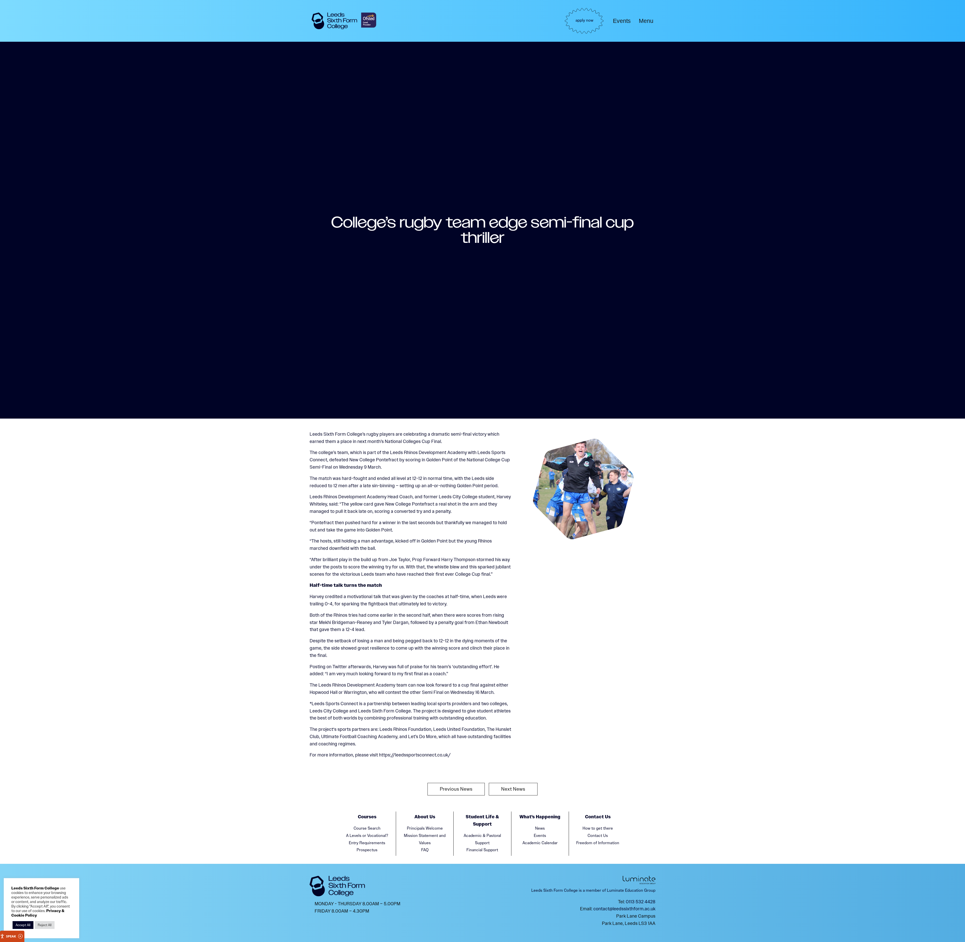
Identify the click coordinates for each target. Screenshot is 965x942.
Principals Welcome (425, 828)
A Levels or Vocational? (367, 835)
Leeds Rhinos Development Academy (428, 453)
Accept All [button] (23, 925)
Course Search (367, 828)
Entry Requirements (367, 842)
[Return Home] (334, 21)
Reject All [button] (45, 925)
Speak (11, 936)
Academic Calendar (540, 842)
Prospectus (367, 850)
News (540, 828)
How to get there (598, 828)
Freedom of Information (597, 842)
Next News (513, 789)
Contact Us (598, 835)
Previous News (456, 789)
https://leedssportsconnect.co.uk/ (415, 755)
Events (622, 21)
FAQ (424, 850)
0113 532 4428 (640, 902)
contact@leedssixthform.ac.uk (624, 909)
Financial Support (482, 850)
